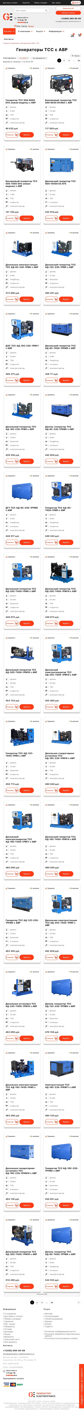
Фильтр (76, 56)
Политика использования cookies (61, 1338)
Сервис (48, 1321)
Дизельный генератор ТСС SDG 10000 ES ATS (60, 182)
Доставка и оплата (10, 2)
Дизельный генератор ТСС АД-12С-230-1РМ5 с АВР (60, 265)
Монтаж (49, 1314)
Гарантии (26, 2)
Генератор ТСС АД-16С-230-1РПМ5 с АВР (61, 1169)
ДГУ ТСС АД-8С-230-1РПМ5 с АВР (22, 509)
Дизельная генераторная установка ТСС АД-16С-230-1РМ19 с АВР (60, 755)
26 (79, 60)
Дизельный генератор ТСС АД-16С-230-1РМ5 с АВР (21, 428)
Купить (27, 135)
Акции (8, 1334)
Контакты (9, 39)
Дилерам (9, 1332)
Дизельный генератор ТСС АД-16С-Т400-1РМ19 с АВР (60, 838)
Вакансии (9, 1337)
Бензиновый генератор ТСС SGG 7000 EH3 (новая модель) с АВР (21, 183)
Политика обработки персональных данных (62, 1335)
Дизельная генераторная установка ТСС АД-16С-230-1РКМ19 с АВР (21, 1170)
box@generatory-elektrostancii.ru (68, 21)
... (74, 60)
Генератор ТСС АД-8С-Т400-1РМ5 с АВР (58, 509)
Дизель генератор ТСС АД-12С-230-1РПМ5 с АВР (60, 1005)
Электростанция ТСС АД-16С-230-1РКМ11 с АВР (60, 1086)
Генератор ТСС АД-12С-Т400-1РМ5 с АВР (19, 754)
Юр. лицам (56, 2)
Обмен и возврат (40, 2)
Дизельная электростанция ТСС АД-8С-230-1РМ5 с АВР (22, 265)
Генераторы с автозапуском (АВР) (22, 43)
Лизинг (48, 1324)
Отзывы (8, 1329)
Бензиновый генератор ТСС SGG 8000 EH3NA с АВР (61, 101)
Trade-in (49, 1326)
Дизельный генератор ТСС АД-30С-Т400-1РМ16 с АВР (21, 1253)
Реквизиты (10, 1326)
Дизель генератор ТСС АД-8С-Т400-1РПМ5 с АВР (60, 1253)
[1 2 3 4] (62, 165)
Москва (31, 26)
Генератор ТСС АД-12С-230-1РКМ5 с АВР (22, 921)
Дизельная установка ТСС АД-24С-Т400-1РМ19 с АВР (21, 1005)
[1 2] (62, 573)
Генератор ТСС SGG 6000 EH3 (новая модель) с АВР (21, 101)
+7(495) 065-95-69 (71, 18)
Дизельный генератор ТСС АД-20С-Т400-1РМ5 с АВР (21, 590)
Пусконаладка (52, 1316)
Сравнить (11, 68)
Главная (6, 43)
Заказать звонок (68, 13)
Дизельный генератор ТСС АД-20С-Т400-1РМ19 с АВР (61, 590)
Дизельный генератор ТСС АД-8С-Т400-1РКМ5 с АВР (60, 347)
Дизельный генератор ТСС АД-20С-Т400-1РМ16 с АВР (21, 671)
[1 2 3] (22, 1152)
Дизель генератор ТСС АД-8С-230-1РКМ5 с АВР (59, 428)
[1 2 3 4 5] (62, 84)
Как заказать (11, 1342)
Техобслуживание (54, 1319)
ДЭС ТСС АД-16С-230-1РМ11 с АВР (22, 347)
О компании (24, 31)
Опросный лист (12, 1339)
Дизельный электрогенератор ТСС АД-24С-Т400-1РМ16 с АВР (61, 672)
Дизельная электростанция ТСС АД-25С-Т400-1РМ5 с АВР (61, 922)
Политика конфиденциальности (60, 1331)
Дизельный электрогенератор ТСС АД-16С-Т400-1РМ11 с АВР (21, 839)
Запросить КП (68, 8)
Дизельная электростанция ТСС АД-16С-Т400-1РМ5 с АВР (22, 1087)
